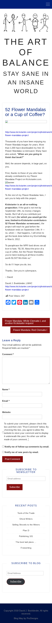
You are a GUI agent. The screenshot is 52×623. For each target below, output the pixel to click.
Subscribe (15, 581)
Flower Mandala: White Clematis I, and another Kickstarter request (25, 322)
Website (6, 412)
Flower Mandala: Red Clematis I (30, 330)
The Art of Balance (26, 52)
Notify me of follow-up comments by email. (27, 447)
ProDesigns (32, 618)
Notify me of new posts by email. (22, 452)
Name (6, 389)
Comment (8, 354)
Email (6, 401)
